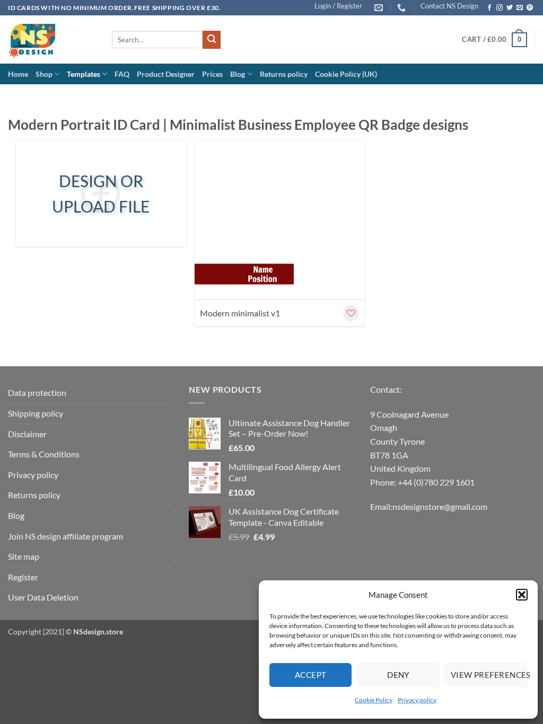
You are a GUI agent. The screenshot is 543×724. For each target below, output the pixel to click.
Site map (23, 556)
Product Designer (166, 73)
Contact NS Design (449, 6)
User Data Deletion (43, 597)
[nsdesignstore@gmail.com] (380, 7)
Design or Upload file (101, 193)
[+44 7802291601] (402, 7)
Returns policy (284, 73)
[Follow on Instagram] (499, 8)
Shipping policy (35, 413)
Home (18, 73)
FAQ (122, 73)
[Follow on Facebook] (489, 8)
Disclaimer (27, 434)
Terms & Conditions (44, 454)
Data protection (37, 392)
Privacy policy (417, 700)
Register (23, 577)
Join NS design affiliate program (65, 536)
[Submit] (212, 40)
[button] (521, 594)
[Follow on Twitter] (509, 8)
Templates (83, 73)
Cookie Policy (373, 700)
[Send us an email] (519, 8)
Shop (44, 73)
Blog (237, 73)
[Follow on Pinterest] (530, 8)
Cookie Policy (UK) (346, 73)
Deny (398, 674)
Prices (212, 73)
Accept (311, 674)
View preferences (489, 674)
